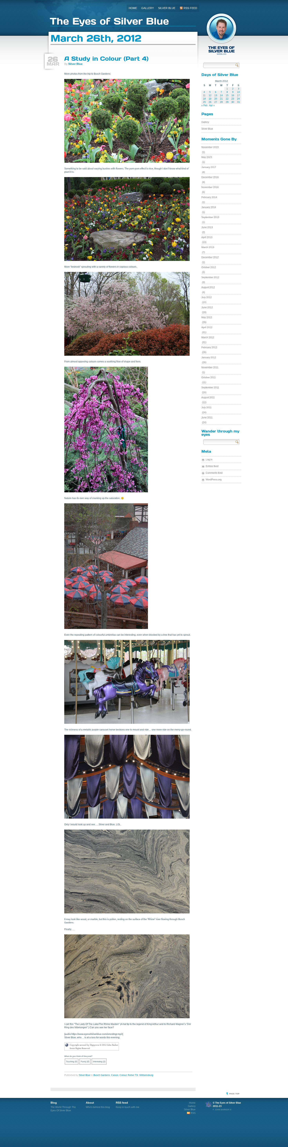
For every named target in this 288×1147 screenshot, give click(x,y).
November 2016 (210, 187)
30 (232, 102)
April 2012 (206, 327)
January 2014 (208, 207)
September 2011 (210, 387)
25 (204, 102)
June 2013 (207, 227)
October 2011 (208, 377)
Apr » (212, 105)
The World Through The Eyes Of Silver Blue (63, 1106)
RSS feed (190, 8)
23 (232, 98)
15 (227, 95)
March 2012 (207, 337)
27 (215, 102)
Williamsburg (146, 1075)
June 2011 (207, 417)
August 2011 (208, 397)
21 (221, 98)
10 (238, 92)
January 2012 (208, 357)
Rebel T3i (133, 1075)
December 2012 (210, 257)
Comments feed (214, 473)
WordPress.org (214, 479)
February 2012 (209, 347)
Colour (123, 1075)
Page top (234, 1094)
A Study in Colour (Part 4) (106, 58)
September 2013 (210, 217)
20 (215, 98)
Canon (114, 1075)
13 (215, 95)
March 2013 (207, 247)
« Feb (204, 105)
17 (238, 95)
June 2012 (207, 307)
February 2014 (209, 197)
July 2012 (206, 297)
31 (238, 102)
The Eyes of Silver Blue (109, 21)
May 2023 (206, 157)
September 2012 (210, 277)
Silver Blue (166, 8)
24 (238, 98)
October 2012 (208, 267)
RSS (193, 1113)
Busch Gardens (101, 1075)
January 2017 (208, 167)
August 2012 (208, 287)
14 (221, 95)
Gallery (147, 8)
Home (133, 8)
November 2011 (209, 367)
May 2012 (206, 317)
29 (227, 102)
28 (221, 102)
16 (232, 95)
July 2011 (206, 407)
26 (210, 102)
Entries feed (212, 466)
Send (237, 65)
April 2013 (206, 237)
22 (227, 98)
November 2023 (210, 147)
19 (210, 98)
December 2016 (210, 177)
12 (210, 95)
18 (204, 98)
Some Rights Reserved (80, 1048)
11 (204, 95)
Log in (209, 459)
